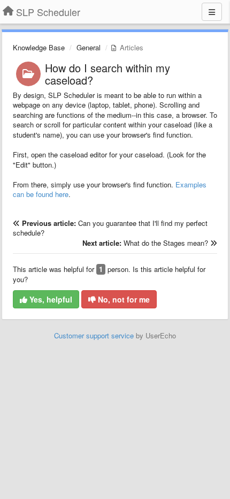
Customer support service (94, 335)
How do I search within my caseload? (107, 74)
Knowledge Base (39, 47)
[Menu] (212, 12)
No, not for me (123, 299)
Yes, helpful (49, 299)
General (88, 47)
